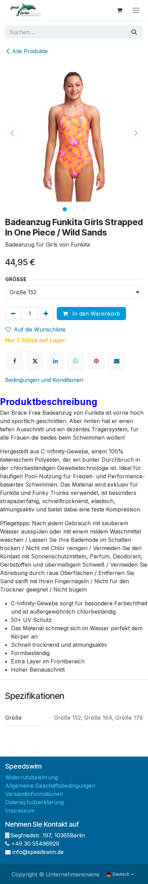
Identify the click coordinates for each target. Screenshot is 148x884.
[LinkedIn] (55, 361)
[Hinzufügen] (46, 313)
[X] (35, 361)
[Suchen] (134, 32)
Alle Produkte (30, 51)
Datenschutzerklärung (34, 802)
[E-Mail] (116, 361)
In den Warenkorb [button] (95, 313)
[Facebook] (14, 361)
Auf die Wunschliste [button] (40, 329)
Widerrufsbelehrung (31, 777)
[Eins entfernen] (13, 313)
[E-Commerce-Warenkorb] (119, 10)
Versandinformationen (34, 793)
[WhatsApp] (75, 361)
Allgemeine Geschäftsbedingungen (50, 785)
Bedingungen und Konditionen (44, 379)
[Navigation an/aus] (136, 10)
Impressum (19, 810)
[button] (12, 132)
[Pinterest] (96, 361)
